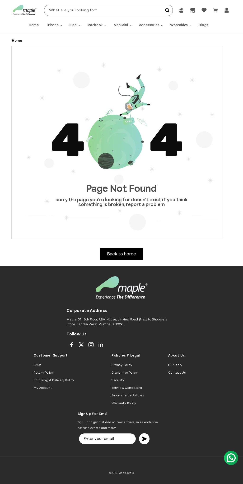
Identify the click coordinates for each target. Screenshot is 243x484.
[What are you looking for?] (167, 10)
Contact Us (177, 372)
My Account (43, 387)
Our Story (175, 365)
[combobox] (108, 10)
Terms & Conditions (127, 387)
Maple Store (126, 473)
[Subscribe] (144, 438)
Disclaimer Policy (125, 372)
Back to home (121, 254)
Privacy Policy (122, 365)
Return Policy (44, 372)
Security (118, 380)
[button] (56, 25)
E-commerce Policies (128, 395)
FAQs (37, 365)
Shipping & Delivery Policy (54, 380)
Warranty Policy (124, 403)
